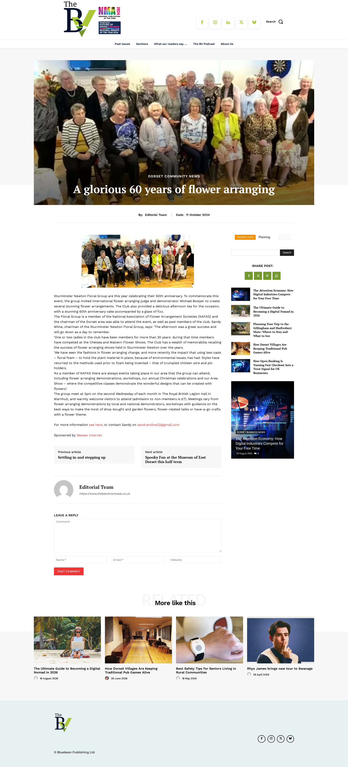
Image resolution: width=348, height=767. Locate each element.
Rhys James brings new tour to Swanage (280, 668)
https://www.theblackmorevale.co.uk (104, 493)
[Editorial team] (63, 489)
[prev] (281, 237)
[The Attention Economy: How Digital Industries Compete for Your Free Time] (240, 294)
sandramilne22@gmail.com (158, 425)
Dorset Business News (251, 432)
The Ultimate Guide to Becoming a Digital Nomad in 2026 (273, 311)
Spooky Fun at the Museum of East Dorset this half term (175, 459)
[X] (241, 23)
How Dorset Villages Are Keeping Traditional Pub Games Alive (270, 348)
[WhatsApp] (276, 276)
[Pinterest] (267, 276)
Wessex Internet (89, 435)
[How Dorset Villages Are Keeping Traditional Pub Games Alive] (240, 348)
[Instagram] (215, 23)
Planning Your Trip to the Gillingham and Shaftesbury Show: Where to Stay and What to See (272, 330)
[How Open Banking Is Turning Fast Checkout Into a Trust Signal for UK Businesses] (240, 365)
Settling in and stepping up (82, 457)
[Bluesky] (254, 23)
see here (95, 425)
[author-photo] (36, 678)
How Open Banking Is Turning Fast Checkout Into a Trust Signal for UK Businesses (273, 367)
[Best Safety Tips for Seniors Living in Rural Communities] (209, 640)
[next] (287, 237)
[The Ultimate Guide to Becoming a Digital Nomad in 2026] (240, 311)
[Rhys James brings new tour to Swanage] (280, 640)
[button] (276, 21)
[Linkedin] (228, 23)
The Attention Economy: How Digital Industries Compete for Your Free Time (273, 294)
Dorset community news (174, 176)
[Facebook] (202, 23)
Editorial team (156, 215)
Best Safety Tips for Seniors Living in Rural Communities (206, 670)
